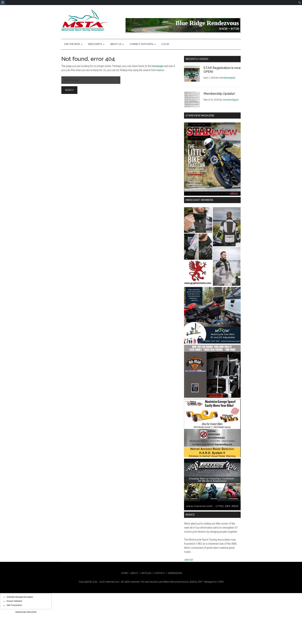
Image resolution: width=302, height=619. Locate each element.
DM (200, 582)
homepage (157, 66)
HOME (124, 573)
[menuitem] (3, 2)
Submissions (175, 573)
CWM (220, 582)
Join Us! (188, 559)
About (134, 573)
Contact (159, 573)
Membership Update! (219, 93)
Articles (146, 573)
